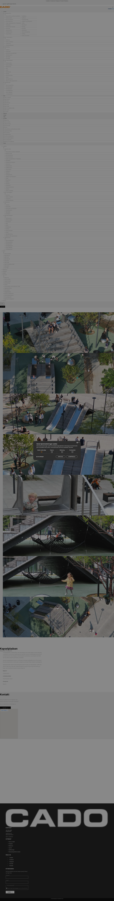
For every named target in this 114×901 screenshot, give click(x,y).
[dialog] (57, 450)
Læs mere (71, 447)
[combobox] (77, 442)
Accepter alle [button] (71, 456)
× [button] (78, 442)
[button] (40, 456)
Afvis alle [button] (60, 456)
